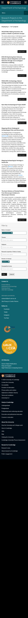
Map (3, 434)
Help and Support (6, 365)
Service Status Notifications (9, 363)
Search (25, 2)
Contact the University (8, 382)
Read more (22, 52)
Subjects (4, 244)
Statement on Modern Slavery (10, 392)
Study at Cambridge (7, 402)
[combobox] (14, 233)
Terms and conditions (7, 395)
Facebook (6, 309)
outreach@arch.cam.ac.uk (9, 298)
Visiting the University (8, 437)
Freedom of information (8, 387)
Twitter (6, 312)
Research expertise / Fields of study (11, 251)
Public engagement (7, 454)
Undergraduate (6, 405)
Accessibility (5, 385)
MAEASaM (5, 136)
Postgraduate (5, 408)
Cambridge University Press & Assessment (13, 440)
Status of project (6, 230)
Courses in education (7, 417)
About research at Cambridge (10, 451)
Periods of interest (6, 258)
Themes (4, 237)
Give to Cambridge (7, 428)
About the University (8, 422)
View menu (2, 2)
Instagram (6, 315)
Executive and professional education (12, 414)
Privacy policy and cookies (9, 390)
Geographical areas (7, 266)
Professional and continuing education (12, 411)
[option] (7, 233)
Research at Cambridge (8, 445)
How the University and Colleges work (12, 425)
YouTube (6, 318)
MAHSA (10, 166)
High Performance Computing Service (12, 368)
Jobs (3, 431)
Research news (6, 448)
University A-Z (5, 398)
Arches (20, 175)
